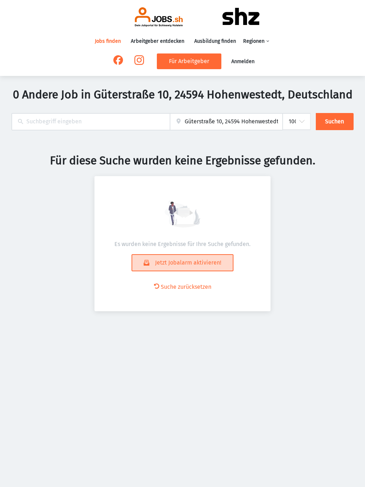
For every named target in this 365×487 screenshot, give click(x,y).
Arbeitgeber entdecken (157, 41)
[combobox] (90, 121)
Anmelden (243, 61)
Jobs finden (108, 41)
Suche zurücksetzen (186, 286)
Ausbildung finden (215, 41)
